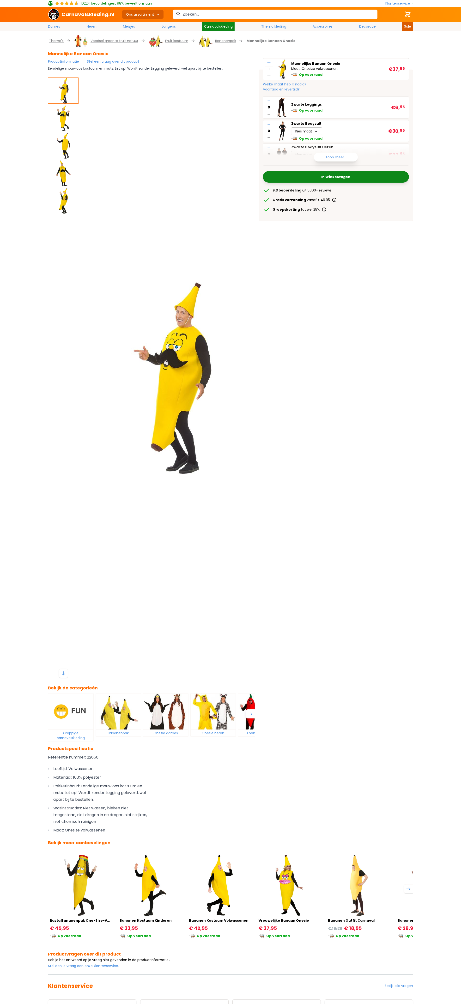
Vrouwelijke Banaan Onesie (284, 920)
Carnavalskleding (218, 26)
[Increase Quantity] (269, 62)
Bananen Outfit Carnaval (351, 920)
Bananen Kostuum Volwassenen (219, 920)
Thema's (56, 40)
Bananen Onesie (413, 920)
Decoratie (367, 26)
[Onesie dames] (165, 711)
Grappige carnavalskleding (71, 735)
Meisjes (129, 26)
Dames (54, 26)
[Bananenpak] (118, 711)
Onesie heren (213, 733)
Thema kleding (273, 26)
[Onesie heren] (213, 711)
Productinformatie (63, 61)
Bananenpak (225, 40)
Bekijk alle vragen (399, 985)
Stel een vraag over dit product (113, 61)
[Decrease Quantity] (269, 76)
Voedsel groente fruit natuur (114, 40)
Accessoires (323, 26)
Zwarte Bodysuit (306, 123)
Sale (407, 26)
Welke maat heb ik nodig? (284, 84)
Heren (92, 26)
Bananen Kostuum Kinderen (146, 920)
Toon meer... (335, 157)
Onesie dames (165, 733)
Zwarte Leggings (306, 104)
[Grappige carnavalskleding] (70, 711)
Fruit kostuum (176, 40)
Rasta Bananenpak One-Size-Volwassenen (89, 920)
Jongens (169, 26)
